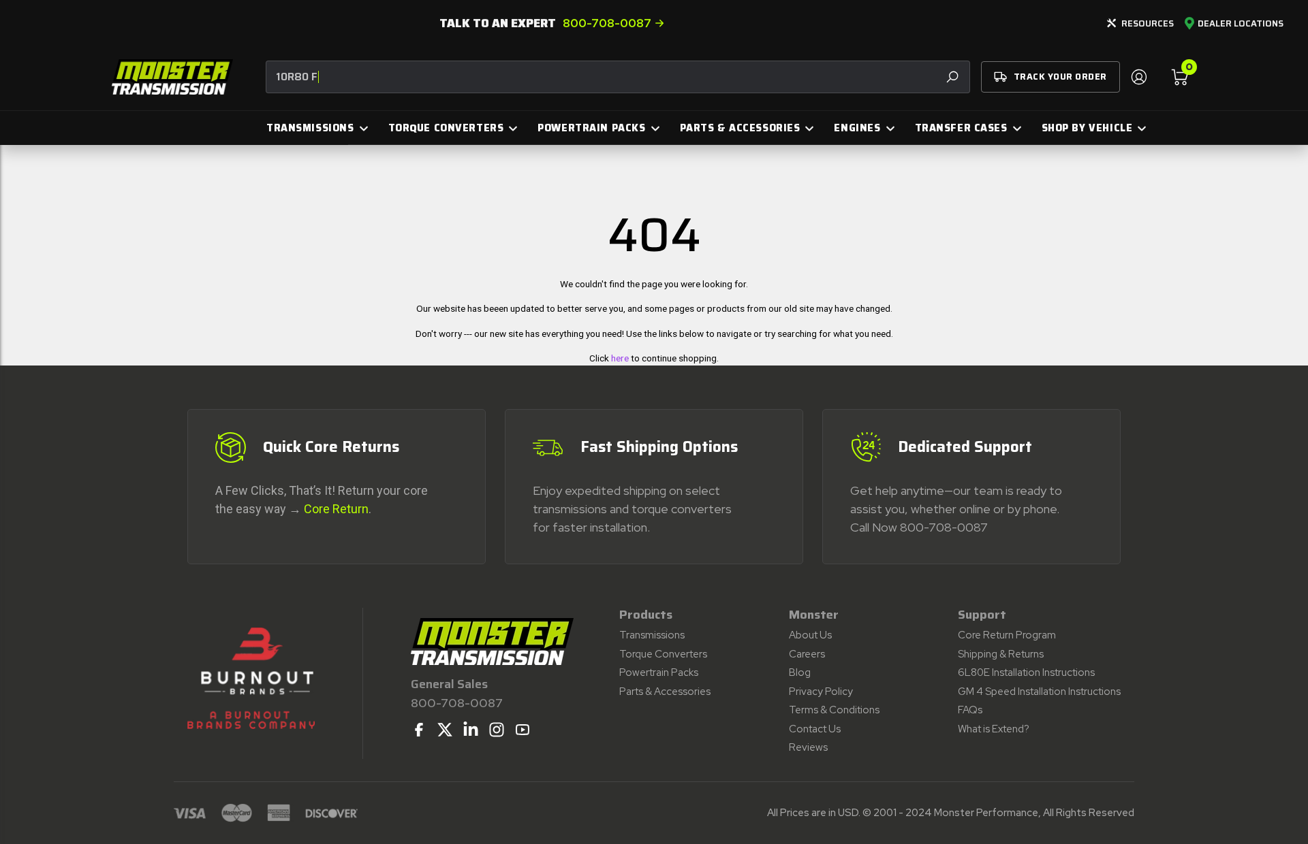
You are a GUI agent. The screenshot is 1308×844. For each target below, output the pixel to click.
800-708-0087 (607, 23)
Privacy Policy (821, 691)
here (620, 358)
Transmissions (652, 635)
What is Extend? (993, 729)
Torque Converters (663, 654)
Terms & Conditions (834, 710)
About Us (810, 635)
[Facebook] (419, 729)
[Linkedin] (471, 729)
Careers (807, 654)
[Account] (1138, 77)
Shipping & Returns (1001, 654)
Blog (800, 672)
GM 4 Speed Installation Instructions (1039, 691)
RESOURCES (1147, 23)
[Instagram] (496, 729)
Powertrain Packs (658, 672)
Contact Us (815, 729)
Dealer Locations (1240, 24)
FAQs (970, 710)
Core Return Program (1007, 635)
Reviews (808, 747)
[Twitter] (445, 729)
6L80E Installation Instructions (1026, 672)
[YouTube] (522, 729)
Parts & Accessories (665, 691)
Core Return (336, 509)
